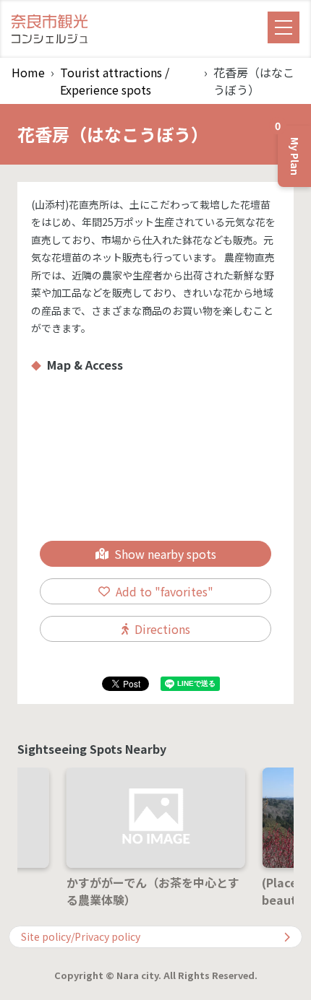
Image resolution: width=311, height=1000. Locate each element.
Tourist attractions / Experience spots (114, 81)
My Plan (290, 150)
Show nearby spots (165, 553)
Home (28, 72)
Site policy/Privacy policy (80, 936)
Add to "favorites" (164, 591)
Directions (162, 629)
